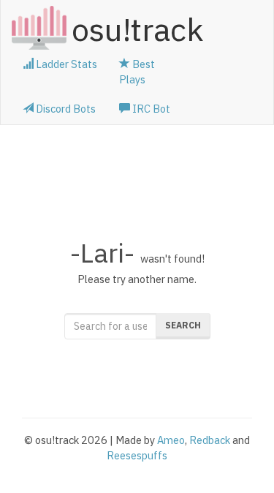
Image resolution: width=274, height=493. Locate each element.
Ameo (171, 440)
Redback (209, 440)
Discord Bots (65, 109)
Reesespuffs (137, 455)
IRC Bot (150, 109)
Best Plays (137, 71)
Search (183, 325)
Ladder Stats (65, 64)
